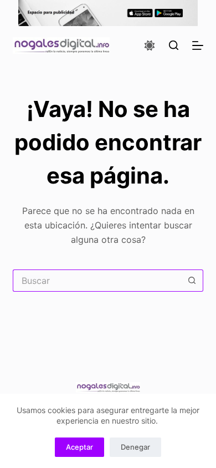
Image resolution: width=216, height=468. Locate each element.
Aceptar (79, 446)
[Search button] (192, 280)
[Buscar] (173, 45)
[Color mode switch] (149, 45)
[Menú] (197, 45)
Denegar (135, 446)
